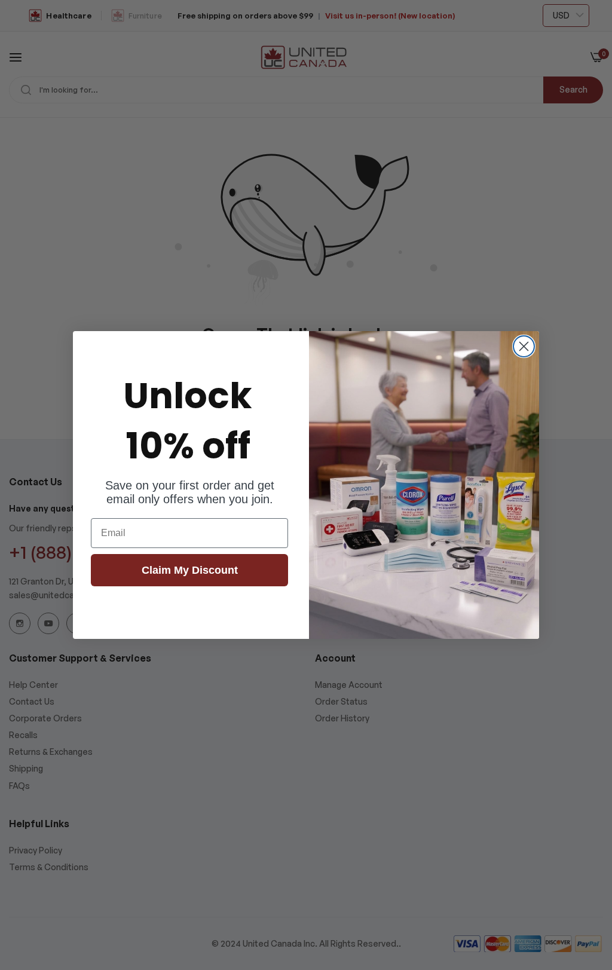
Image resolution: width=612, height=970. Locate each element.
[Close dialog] (523, 346)
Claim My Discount (190, 570)
